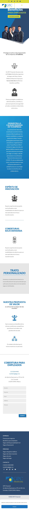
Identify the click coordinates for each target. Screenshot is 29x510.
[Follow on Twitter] (12, 1)
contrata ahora (14, 16)
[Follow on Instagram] (17, 1)
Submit (22, 415)
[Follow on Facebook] (9, 1)
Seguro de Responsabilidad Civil (11, 443)
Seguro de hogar (7, 458)
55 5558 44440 (14, 371)
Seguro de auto (7, 456)
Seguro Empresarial (8, 445)
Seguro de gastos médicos (10, 451)
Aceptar (14, 506)
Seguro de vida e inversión (10, 454)
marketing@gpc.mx (14, 373)
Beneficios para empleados (10, 440)
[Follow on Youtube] (20, 1)
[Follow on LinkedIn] (14, 1)
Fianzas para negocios (9, 438)
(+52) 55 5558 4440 (8, 465)
